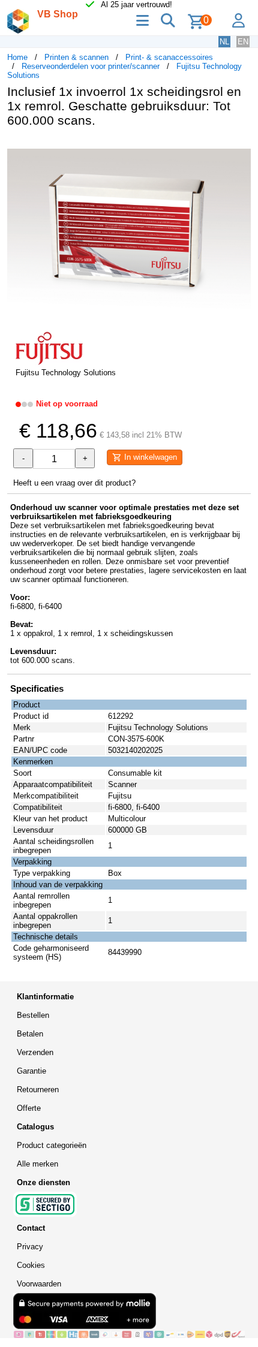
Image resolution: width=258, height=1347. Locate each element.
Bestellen (33, 1015)
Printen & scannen (76, 57)
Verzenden (35, 1052)
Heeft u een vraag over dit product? (74, 482)
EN (243, 41)
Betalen (30, 1033)
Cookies (31, 1265)
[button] (240, 149)
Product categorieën (51, 1145)
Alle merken (37, 1163)
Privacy (30, 1246)
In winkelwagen (149, 457)
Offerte (29, 1108)
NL (224, 41)
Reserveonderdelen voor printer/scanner (91, 66)
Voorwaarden (39, 1283)
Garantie (31, 1070)
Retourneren (38, 1089)
